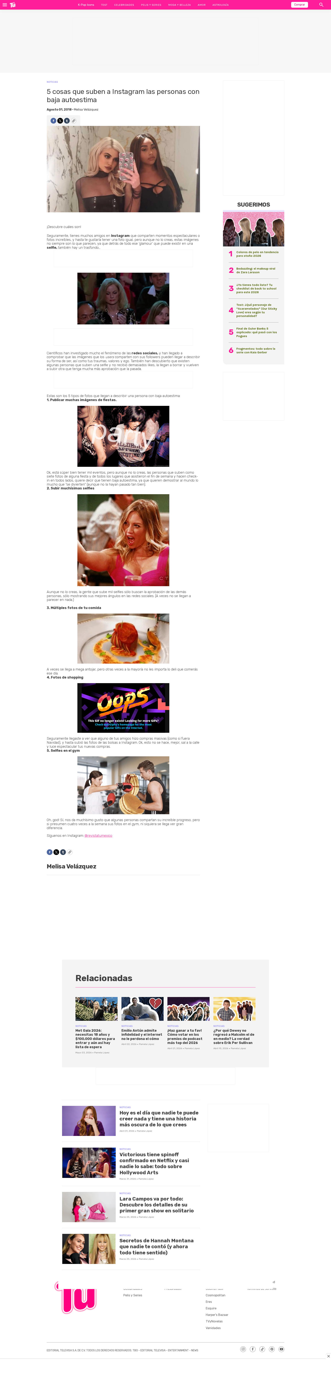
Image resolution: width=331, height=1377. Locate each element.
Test (104, 5)
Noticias (52, 81)
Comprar (299, 4)
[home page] (13, 5)
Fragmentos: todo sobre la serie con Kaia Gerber (255, 350)
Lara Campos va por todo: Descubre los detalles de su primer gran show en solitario (157, 1205)
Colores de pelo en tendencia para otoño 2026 (257, 254)
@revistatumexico (98, 836)
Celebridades (124, 5)
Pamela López (101, 1052)
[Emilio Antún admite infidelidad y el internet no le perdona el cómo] (142, 1009)
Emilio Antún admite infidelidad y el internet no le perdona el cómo (141, 1034)
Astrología (220, 5)
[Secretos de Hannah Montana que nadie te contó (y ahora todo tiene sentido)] (89, 1249)
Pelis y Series (151, 5)
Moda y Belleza (179, 5)
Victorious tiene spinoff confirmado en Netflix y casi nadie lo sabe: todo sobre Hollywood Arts (154, 1164)
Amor (202, 5)
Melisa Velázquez (86, 109)
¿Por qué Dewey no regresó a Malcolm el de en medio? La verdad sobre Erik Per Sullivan (233, 1036)
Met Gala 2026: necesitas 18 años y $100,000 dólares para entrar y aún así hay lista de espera (95, 1038)
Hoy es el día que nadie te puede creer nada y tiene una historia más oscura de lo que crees (159, 1119)
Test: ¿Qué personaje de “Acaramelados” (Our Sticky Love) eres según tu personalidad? (256, 310)
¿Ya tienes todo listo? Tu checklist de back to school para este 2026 (256, 288)
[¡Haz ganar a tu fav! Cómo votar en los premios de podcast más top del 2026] (188, 1009)
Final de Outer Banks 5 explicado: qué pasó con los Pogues (256, 332)
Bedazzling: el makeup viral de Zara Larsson (255, 270)
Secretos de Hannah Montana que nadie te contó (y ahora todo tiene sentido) (157, 1247)
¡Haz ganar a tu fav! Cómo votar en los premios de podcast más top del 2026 (184, 1036)
